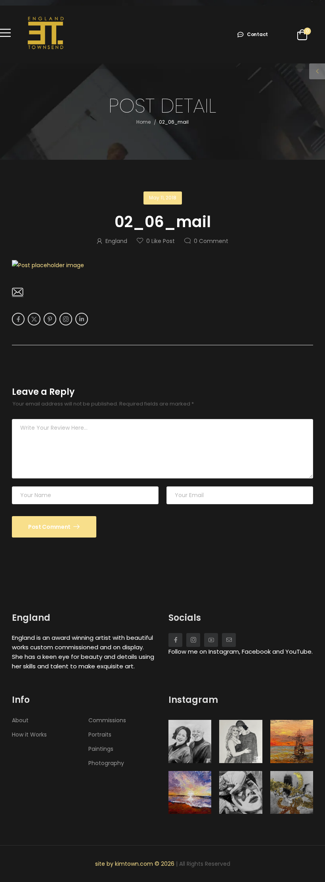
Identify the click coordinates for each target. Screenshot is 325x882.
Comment (211, 241)
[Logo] (46, 32)
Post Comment (49, 527)
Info (21, 700)
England (116, 241)
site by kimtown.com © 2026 (135, 864)
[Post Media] (162, 265)
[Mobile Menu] (5, 32)
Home (143, 122)
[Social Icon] (18, 319)
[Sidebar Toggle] (317, 71)
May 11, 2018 (162, 197)
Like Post (160, 241)
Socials (184, 618)
